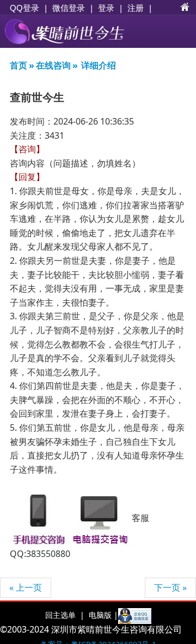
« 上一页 (25, 587)
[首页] (185, 7)
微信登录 (68, 8)
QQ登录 (24, 8)
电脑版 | (102, 615)
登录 (106, 7)
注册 (135, 7)
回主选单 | (64, 615)
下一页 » (170, 587)
